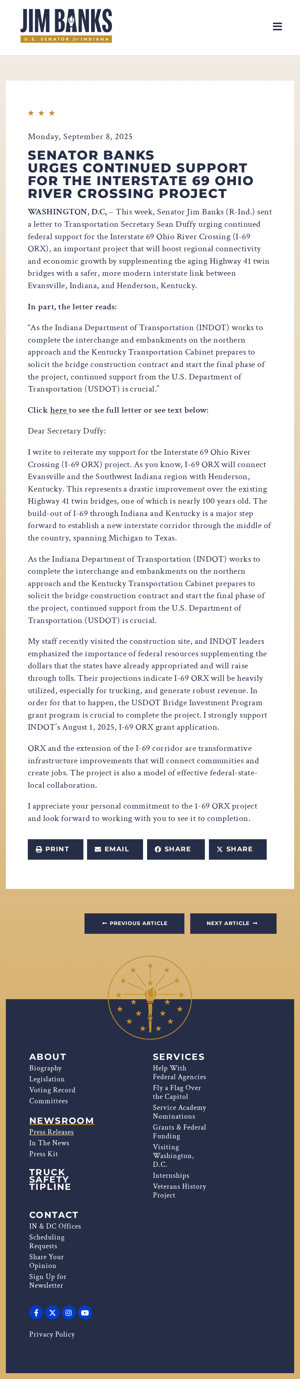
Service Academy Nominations (179, 1112)
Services (179, 1057)
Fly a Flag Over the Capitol (177, 1092)
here (59, 410)
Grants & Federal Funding (179, 1132)
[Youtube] (85, 1312)
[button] (55, 849)
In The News (49, 1143)
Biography (45, 1068)
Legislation (47, 1079)
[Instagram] (69, 1312)
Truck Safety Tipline (50, 1179)
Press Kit (43, 1154)
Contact (54, 1215)
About (48, 1057)
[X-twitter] (52, 1312)
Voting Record (52, 1090)
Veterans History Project (179, 1191)
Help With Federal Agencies (179, 1072)
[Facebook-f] (36, 1312)
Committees (48, 1101)
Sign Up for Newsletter (48, 1281)
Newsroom (61, 1121)
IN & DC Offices (55, 1226)
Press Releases (51, 1132)
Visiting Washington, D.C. (173, 1155)
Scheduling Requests (47, 1242)
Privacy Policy (52, 1334)
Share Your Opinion (46, 1261)
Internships (171, 1175)
